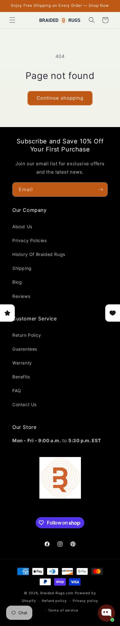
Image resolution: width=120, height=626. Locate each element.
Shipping (22, 268)
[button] (12, 20)
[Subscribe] (100, 189)
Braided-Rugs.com (57, 593)
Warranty (22, 362)
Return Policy (26, 335)
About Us (22, 226)
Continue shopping (60, 98)
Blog (17, 282)
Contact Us (24, 404)
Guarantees (24, 349)
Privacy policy (85, 601)
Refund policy (54, 601)
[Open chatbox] (106, 613)
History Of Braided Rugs (38, 254)
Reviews (21, 296)
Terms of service (63, 610)
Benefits (21, 376)
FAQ (16, 390)
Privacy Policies (29, 240)
